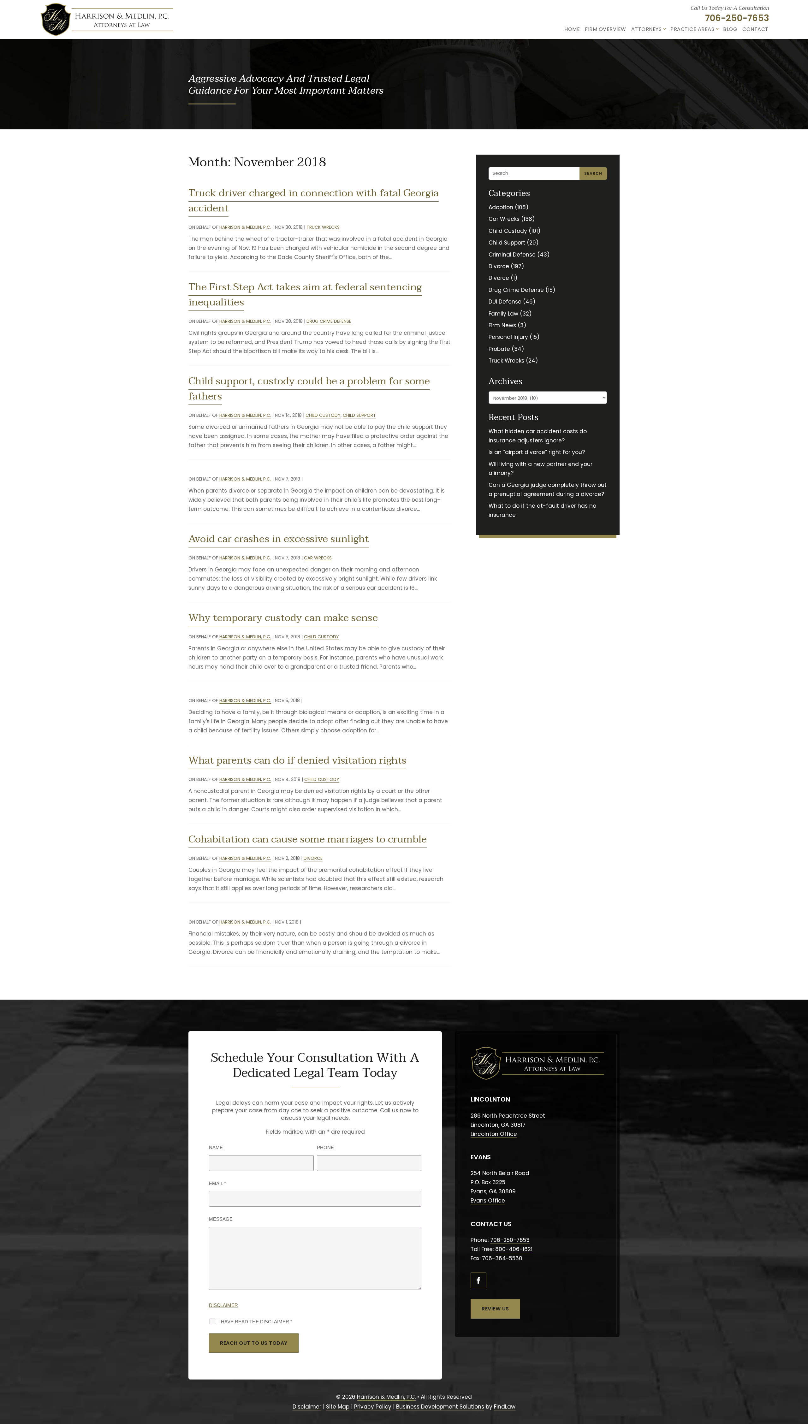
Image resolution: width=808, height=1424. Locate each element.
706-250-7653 (737, 18)
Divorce (313, 858)
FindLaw (504, 1406)
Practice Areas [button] (692, 29)
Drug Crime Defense (328, 321)
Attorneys (646, 29)
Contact (755, 29)
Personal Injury (508, 337)
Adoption (501, 207)
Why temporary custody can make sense (283, 617)
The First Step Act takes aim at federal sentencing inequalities (305, 294)
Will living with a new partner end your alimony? (540, 468)
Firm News (502, 325)
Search (593, 173)
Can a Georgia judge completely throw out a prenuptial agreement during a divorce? (548, 489)
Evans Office (488, 1200)
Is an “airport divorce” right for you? (537, 452)
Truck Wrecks (323, 227)
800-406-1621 (513, 1249)
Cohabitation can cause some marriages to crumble (307, 839)
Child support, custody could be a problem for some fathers (309, 388)
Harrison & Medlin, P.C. (245, 227)
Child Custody (323, 415)
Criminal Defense (512, 254)
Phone (325, 1147)
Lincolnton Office (494, 1134)
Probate (499, 349)
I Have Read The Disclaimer (255, 1321)
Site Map (337, 1406)
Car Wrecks (318, 558)
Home (572, 29)
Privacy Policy (372, 1406)
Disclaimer (223, 1305)
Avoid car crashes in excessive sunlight (278, 538)
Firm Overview (605, 29)
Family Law (503, 313)
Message (221, 1219)
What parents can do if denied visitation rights (297, 760)
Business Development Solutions (440, 1406)
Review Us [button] (495, 1308)
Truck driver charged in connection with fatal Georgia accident (313, 200)
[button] (799, 1386)
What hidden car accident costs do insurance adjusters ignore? (538, 436)
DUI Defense (505, 301)
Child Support (359, 415)
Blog (730, 29)
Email (217, 1183)
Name (216, 1147)
